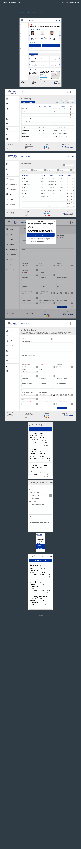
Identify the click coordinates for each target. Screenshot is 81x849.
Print (63, 2)
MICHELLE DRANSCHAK (11, 2)
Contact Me (71, 2)
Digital (66, 2)
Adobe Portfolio (42, 623)
